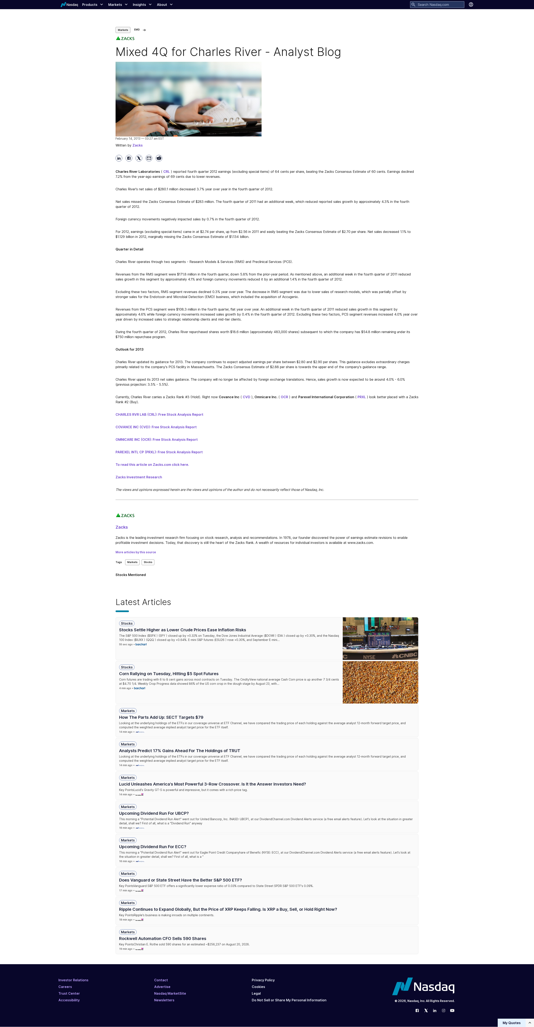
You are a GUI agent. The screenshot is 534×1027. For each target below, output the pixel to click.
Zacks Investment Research (139, 477)
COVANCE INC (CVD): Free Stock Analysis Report (156, 427)
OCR (284, 397)
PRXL (362, 397)
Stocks (148, 562)
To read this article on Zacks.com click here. (152, 464)
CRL (166, 171)
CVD (246, 397)
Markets (123, 30)
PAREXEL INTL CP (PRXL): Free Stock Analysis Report (159, 452)
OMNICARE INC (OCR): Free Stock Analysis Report (157, 439)
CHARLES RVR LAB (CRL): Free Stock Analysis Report (159, 414)
